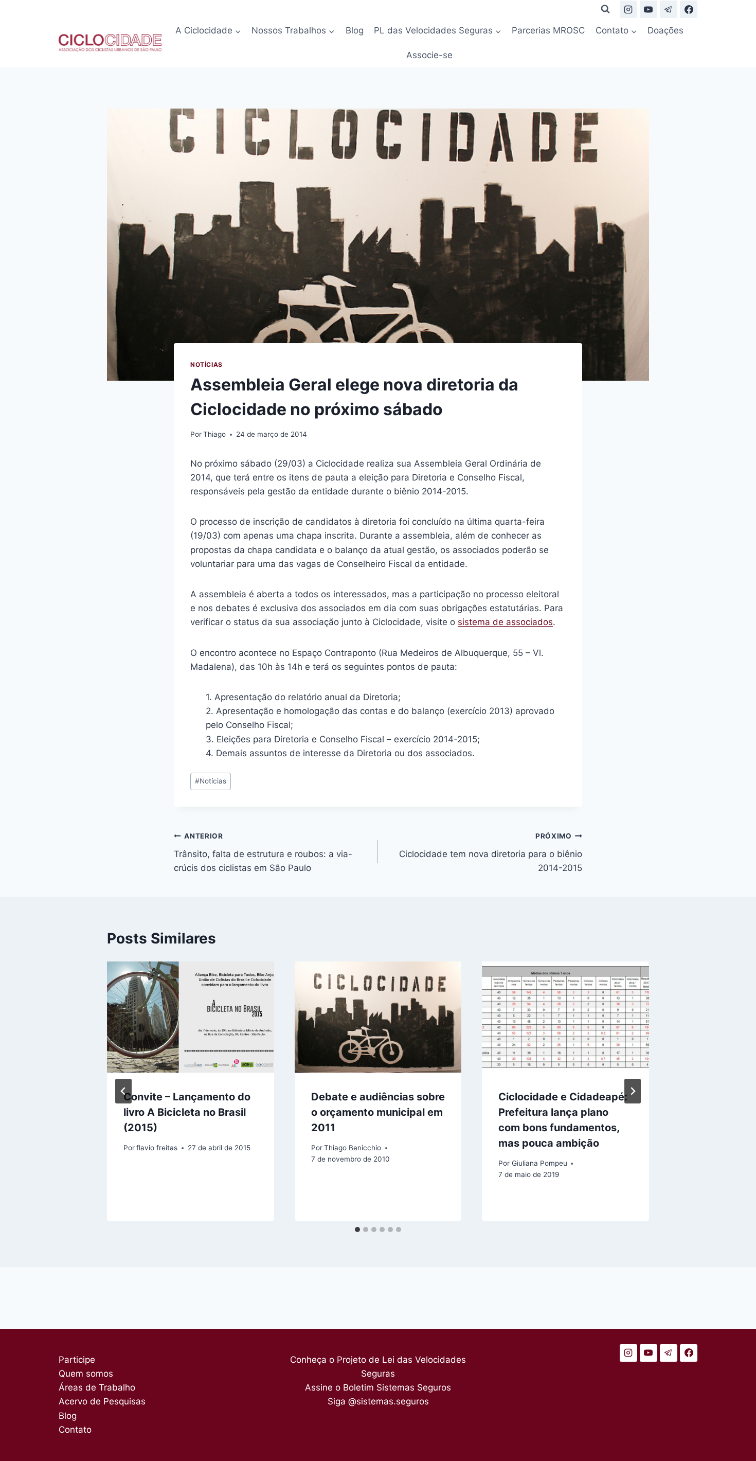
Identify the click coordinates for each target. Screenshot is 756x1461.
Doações (665, 30)
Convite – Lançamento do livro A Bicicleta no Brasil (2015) (186, 1112)
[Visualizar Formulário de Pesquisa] (605, 9)
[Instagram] (628, 9)
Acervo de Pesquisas (102, 1401)
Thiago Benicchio (352, 1148)
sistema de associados (505, 622)
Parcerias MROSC (548, 30)
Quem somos (86, 1373)
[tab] (357, 1229)
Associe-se (429, 55)
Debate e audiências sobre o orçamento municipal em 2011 (378, 1112)
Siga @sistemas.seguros (378, 1401)
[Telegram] (668, 9)
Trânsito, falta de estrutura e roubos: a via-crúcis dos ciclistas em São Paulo (263, 852)
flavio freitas (156, 1148)
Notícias (206, 364)
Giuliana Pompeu (539, 1163)
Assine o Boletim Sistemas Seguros (378, 1387)
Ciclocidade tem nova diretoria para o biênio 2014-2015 (490, 852)
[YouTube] (648, 9)
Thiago (214, 434)
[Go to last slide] (123, 1091)
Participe (77, 1360)
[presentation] (190, 1017)
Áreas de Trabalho (97, 1387)
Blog (355, 30)
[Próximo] (632, 1091)
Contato (75, 1429)
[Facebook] (688, 9)
